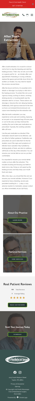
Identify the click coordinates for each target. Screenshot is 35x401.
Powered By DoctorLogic (17, 397)
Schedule (17, 334)
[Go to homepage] (10, 15)
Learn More (17, 220)
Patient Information (16, 43)
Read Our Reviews (17, 305)
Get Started (17, 5)
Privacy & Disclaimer (17, 384)
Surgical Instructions (12, 45)
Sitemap (17, 386)
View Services (17, 259)
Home (8, 43)
